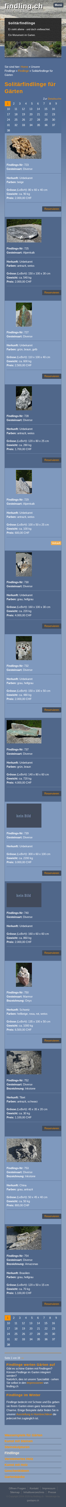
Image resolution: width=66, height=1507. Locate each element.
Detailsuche (54, 98)
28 (38, 119)
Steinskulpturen (17, 1447)
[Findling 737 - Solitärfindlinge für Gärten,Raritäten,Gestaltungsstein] (24, 743)
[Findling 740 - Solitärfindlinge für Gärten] (24, 906)
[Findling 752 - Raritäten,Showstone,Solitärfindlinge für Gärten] (24, 1073)
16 (53, 109)
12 (23, 109)
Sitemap (15, 1492)
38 (8, 130)
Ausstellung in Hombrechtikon (34, 1414)
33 (23, 125)
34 (31, 125)
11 (15, 109)
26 (23, 119)
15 (45, 109)
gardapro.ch (33, 1500)
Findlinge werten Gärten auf (30, 1365)
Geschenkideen (17, 1471)
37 (53, 125)
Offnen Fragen (17, 1488)
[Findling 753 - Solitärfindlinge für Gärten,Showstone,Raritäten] (24, 1161)
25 (15, 119)
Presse (52, 1492)
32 (15, 125)
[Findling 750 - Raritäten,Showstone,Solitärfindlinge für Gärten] (24, 986)
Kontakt (34, 1488)
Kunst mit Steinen (19, 1441)
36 (46, 125)
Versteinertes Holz (19, 1459)
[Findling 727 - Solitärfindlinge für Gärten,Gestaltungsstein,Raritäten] (24, 325)
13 (30, 109)
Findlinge (23, 70)
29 (46, 119)
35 (38, 125)
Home (24, 66)
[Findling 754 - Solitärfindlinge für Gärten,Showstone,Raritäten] (24, 1249)
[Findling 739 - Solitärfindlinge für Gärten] (24, 826)
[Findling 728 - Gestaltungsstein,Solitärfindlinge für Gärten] (24, 409)
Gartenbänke (15, 1477)
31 (8, 125)
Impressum (48, 1488)
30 (53, 119)
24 (8, 119)
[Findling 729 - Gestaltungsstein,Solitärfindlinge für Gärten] (24, 493)
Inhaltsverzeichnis (33, 1492)
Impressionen (35, 1382)
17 (8, 114)
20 (31, 114)
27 (31, 119)
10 (8, 109)
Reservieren (51, 208)
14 (38, 109)
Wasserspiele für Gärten (23, 1435)
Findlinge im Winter (23, 1395)
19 (23, 114)
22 (46, 114)
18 (15, 114)
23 (53, 114)
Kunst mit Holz (16, 1465)
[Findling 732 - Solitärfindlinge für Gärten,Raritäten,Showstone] (24, 659)
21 (38, 114)
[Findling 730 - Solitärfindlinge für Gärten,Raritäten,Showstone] (24, 575)
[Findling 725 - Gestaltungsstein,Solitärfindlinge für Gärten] (24, 242)
